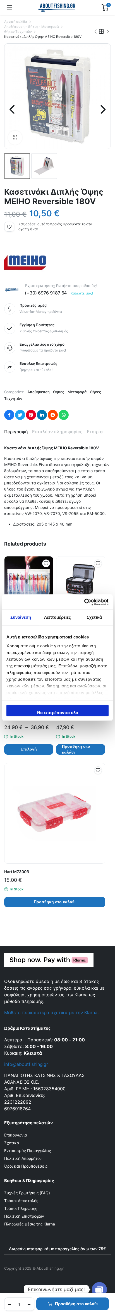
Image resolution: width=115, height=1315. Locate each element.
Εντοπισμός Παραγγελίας (27, 1150)
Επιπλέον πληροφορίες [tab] (57, 431)
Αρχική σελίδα (15, 21)
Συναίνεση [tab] (20, 617)
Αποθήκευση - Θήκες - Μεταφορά (31, 26)
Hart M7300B (16, 871)
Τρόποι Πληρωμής (20, 1208)
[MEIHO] (25, 262)
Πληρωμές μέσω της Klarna (29, 1224)
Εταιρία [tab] (95, 431)
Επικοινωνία (15, 1135)
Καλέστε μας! (82, 293)
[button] (15, 138)
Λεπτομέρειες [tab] (57, 617)
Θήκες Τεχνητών (18, 31)
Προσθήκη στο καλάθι (76, 1303)
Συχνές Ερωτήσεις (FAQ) (27, 1192)
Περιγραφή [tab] (16, 431)
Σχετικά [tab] (94, 617)
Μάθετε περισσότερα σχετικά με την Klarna (50, 1012)
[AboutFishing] (57, 7)
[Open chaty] (99, 1284)
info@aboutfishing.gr (26, 1064)
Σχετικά (11, 1142)
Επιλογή (29, 749)
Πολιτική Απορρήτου (23, 1158)
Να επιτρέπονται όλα (57, 712)
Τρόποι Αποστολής (21, 1200)
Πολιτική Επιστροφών (24, 1216)
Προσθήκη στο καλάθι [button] (76, 749)
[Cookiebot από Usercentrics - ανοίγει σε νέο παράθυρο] (84, 602)
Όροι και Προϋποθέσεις (26, 1166)
